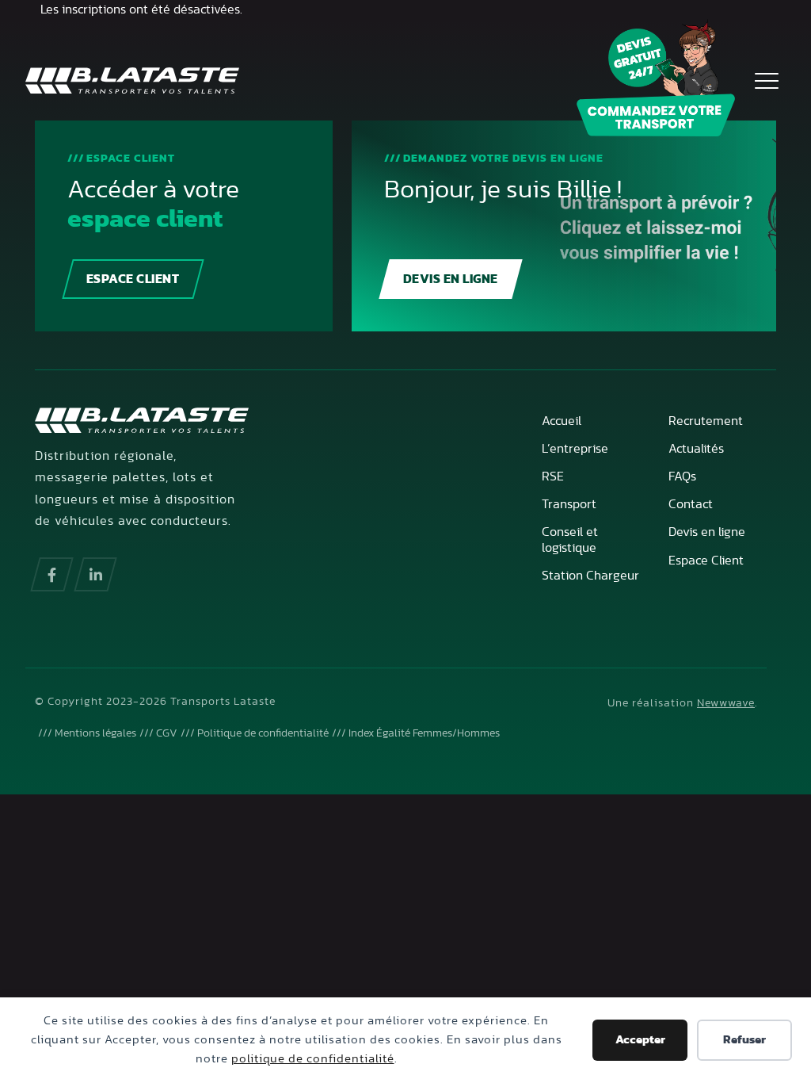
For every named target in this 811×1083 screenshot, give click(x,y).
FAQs (682, 476)
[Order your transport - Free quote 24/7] (656, 78)
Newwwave (726, 703)
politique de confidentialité (312, 1059)
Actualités (696, 448)
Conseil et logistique (570, 539)
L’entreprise (575, 448)
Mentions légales (95, 733)
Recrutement (705, 421)
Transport (569, 504)
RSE (553, 476)
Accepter (640, 1040)
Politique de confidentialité (263, 733)
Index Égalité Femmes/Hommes (424, 733)
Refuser (744, 1040)
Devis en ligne (450, 279)
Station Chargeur (590, 575)
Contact (690, 504)
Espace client (133, 279)
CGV (166, 733)
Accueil (561, 421)
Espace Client (706, 560)
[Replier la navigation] (767, 80)
